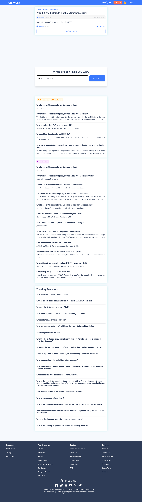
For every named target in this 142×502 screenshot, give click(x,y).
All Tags (9, 453)
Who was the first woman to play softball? (52, 307)
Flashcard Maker (75, 456)
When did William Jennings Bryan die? (51, 320)
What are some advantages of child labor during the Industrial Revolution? (65, 326)
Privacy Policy (106, 460)
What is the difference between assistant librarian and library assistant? (64, 301)
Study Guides (74, 460)
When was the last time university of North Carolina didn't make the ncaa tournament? (69, 347)
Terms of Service (107, 456)
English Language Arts (45, 464)
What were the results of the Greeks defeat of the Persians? (59, 392)
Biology (40, 456)
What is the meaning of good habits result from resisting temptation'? (63, 425)
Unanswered (10, 456)
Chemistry (41, 453)
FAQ (71, 468)
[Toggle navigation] (103, 2)
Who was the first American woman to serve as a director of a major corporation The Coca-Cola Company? (69, 340)
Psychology (42, 468)
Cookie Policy (106, 468)
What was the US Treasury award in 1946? (52, 294)
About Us (105, 449)
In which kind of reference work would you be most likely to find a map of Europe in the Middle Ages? (70, 412)
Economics (41, 476)
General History (53, 9)
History (45, 9)
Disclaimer (105, 464)
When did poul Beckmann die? (48, 332)
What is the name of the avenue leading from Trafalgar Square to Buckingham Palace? (69, 404)
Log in (132, 2)
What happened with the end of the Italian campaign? (57, 360)
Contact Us (106, 453)
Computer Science (44, 472)
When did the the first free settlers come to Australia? (57, 375)
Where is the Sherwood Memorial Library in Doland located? (59, 419)
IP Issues (105, 472)
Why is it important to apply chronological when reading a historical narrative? (67, 354)
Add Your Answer (71, 31)
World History (43, 460)
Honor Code (74, 453)
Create (117, 2)
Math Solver (74, 464)
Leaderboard (10, 449)
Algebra (40, 449)
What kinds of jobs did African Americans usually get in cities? (60, 313)
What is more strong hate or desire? (50, 398)
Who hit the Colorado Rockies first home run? (61, 13)
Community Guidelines (77, 449)
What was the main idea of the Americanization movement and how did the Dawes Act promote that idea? (69, 367)
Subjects (38, 9)
